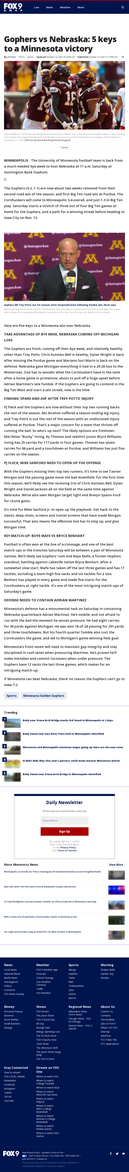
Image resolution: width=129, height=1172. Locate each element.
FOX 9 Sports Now (46, 1039)
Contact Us (107, 1011)
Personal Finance (13, 1011)
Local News (10, 969)
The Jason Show (45, 1015)
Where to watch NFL (47, 1076)
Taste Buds (42, 1043)
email (123, 1153)
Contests (106, 1015)
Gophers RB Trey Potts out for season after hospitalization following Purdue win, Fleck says (60, 304)
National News (12, 973)
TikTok (7, 1096)
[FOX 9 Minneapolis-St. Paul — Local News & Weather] (15, 7)
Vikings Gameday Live (48, 1031)
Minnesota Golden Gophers (43, 696)
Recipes (105, 977)
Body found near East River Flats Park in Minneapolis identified (63, 733)
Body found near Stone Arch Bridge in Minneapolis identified (62, 774)
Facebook (9, 1084)
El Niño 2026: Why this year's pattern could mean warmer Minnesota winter (71, 760)
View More (116, 865)
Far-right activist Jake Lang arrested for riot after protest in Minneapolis (42, 931)
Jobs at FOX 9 (108, 1023)
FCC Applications (110, 1043)
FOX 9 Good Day (45, 1019)
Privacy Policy (68, 847)
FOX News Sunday (14, 994)
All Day (40, 1023)
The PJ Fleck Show (46, 1035)
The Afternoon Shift (47, 1047)
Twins (72, 977)
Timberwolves (76, 985)
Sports (30, 57)
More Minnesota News (21, 864)
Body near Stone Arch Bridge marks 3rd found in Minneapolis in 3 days (68, 720)
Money (9, 1007)
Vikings (72, 969)
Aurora (72, 998)
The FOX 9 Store (45, 1059)
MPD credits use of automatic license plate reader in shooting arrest (40, 916)
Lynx (71, 989)
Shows (41, 1007)
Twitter (8, 1092)
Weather (42, 965)
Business (9, 1015)
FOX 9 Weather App (47, 969)
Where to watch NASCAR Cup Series (47, 1093)
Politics (8, 985)
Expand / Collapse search (123, 7)
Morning (107, 965)
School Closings (44, 977)
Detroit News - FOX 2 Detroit (80, 1027)
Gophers (73, 973)
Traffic (39, 988)
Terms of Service (67, 850)
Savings (8, 1027)
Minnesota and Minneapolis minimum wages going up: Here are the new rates (73, 747)
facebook (111, 1153)
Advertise (106, 1035)
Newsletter (10, 1080)
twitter (117, 1153)
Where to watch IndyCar (45, 1100)
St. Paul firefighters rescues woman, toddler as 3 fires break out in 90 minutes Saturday (50, 901)
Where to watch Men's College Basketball (45, 1108)
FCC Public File (109, 1039)
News (8, 965)
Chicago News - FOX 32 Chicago (80, 1020)
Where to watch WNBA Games (45, 1127)
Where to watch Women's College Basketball (45, 1119)
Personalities (108, 1019)
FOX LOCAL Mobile (14, 1076)
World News (10, 977)
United (72, 994)
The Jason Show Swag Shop (48, 1053)
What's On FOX (109, 1027)
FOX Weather (43, 993)
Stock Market (11, 1019)
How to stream (12, 1072)
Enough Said (43, 1027)
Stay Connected (16, 1068)
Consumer (9, 989)
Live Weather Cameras (43, 983)
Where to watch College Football (45, 1082)
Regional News (80, 1007)
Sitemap (105, 1031)
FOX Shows (42, 1011)
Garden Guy (107, 973)
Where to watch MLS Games (47, 1134)
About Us (108, 1007)
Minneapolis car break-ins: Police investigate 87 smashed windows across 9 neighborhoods (52, 871)
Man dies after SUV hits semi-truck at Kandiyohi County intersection (40, 886)
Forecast (41, 973)
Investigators (11, 981)
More (81, 7)
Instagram (9, 1088)
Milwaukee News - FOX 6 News (79, 1013)
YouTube (9, 1100)
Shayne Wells (108, 969)
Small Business (12, 1023)
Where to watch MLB (47, 1087)
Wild (71, 981)
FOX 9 (21, 57)
